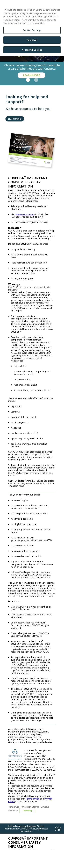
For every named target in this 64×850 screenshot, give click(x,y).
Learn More (14, 118)
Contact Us (44, 806)
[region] (32, 28)
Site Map (35, 806)
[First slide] (28, 80)
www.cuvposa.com (25, 214)
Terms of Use (32, 798)
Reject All (32, 39)
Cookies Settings (32, 30)
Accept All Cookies (32, 49)
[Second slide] (36, 80)
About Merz (13, 810)
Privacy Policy (25, 806)
